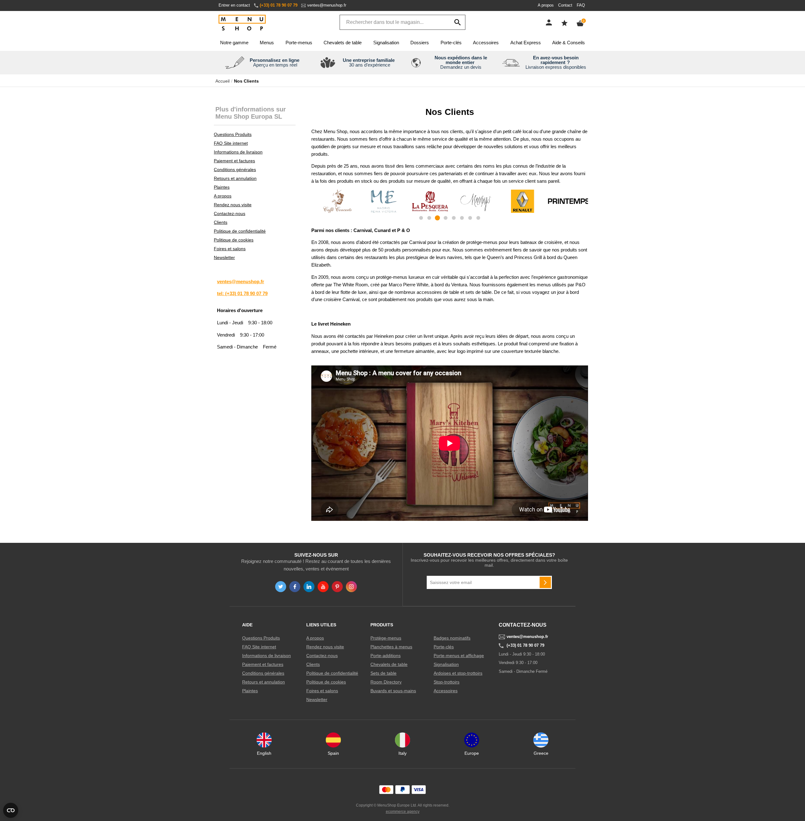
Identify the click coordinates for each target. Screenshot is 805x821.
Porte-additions (385, 655)
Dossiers (419, 42)
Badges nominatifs (452, 637)
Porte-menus (299, 42)
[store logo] (242, 23)
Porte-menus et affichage (459, 655)
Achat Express (525, 42)
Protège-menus (385, 637)
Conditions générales (235, 169)
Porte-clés (451, 42)
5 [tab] (453, 217)
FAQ (581, 5)
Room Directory (386, 681)
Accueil (222, 81)
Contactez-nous (229, 213)
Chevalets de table (343, 42)
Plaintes (222, 187)
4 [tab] (445, 217)
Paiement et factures (234, 160)
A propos (546, 5)
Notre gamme (234, 42)
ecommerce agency (402, 811)
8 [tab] (478, 217)
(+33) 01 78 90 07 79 (278, 5)
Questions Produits (233, 134)
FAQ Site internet (231, 143)
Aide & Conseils (568, 42)
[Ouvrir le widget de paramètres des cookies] (10, 810)
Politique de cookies (233, 239)
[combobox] (402, 22)
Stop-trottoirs (446, 681)
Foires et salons (230, 248)
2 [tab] (429, 217)
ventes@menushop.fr (326, 5)
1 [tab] (421, 217)
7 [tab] (470, 217)
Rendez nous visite (233, 204)
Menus (267, 42)
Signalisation (386, 42)
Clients (220, 222)
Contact (565, 5)
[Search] (457, 22)
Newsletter (224, 257)
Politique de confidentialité (240, 231)
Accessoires (486, 42)
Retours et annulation (235, 178)
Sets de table (383, 673)
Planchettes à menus (391, 646)
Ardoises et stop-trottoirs (458, 673)
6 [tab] (461, 217)
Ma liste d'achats (564, 23)
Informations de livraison (238, 151)
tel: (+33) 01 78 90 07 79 (242, 293)
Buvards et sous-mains (393, 690)
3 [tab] (437, 217)
